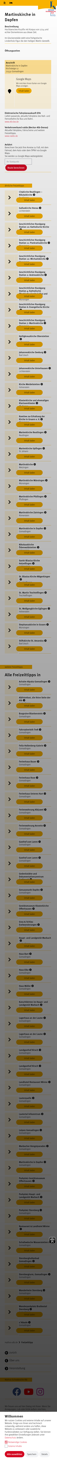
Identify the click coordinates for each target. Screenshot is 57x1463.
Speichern (31, 1454)
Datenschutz (10, 1437)
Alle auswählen (14, 1454)
